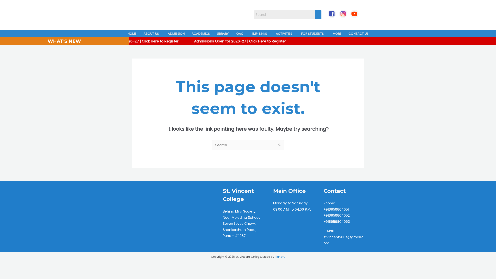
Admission (176, 33)
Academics (201, 33)
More (337, 33)
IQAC (239, 33)
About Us (151, 33)
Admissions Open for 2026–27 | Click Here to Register (131, 41)
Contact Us (359, 33)
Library (223, 33)
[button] (152, 33)
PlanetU (280, 257)
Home (132, 33)
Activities (284, 33)
